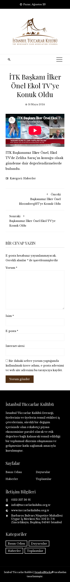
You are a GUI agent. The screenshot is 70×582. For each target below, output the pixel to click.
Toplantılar (44, 479)
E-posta (12, 331)
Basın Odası (14, 472)
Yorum (11, 267)
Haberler (29, 178)
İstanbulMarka (43, 572)
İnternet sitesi (15, 346)
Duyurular (43, 472)
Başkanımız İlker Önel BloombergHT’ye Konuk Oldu (40, 199)
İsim (10, 316)
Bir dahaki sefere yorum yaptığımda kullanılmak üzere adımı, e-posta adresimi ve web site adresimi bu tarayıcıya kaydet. (35, 365)
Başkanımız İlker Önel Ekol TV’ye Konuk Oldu (32, 221)
